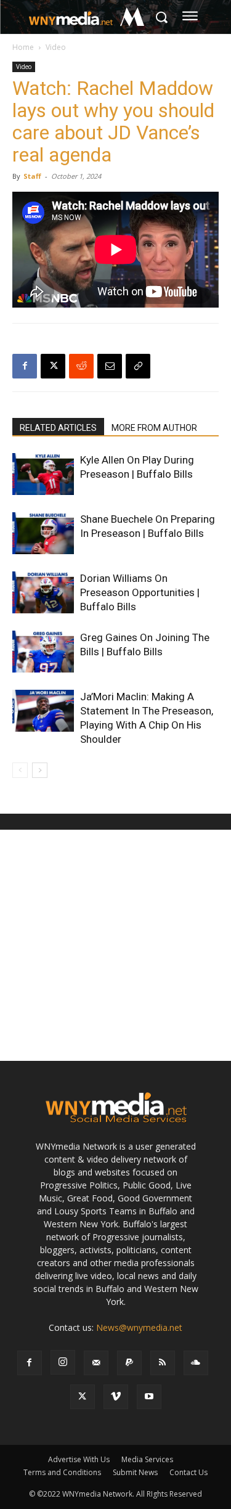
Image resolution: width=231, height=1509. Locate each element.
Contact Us (188, 1472)
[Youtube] (149, 1396)
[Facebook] (24, 366)
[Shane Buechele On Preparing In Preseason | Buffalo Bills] (43, 533)
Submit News (135, 1472)
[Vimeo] (115, 1396)
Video (56, 47)
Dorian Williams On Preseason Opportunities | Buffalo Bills (140, 592)
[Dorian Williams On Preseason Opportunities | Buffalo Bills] (43, 592)
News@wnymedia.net (139, 1327)
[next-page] (39, 770)
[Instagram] (63, 1362)
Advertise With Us (79, 1459)
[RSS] (162, 1363)
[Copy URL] (138, 366)
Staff (32, 176)
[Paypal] (129, 1363)
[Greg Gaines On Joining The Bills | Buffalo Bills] (43, 652)
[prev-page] (20, 770)
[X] (53, 366)
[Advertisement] (115, 945)
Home (23, 47)
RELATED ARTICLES (58, 428)
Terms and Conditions (62, 1472)
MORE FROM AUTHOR (154, 428)
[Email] (109, 366)
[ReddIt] (81, 366)
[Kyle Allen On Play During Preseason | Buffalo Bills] (43, 474)
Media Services (147, 1459)
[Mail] (96, 1363)
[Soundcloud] (196, 1363)
